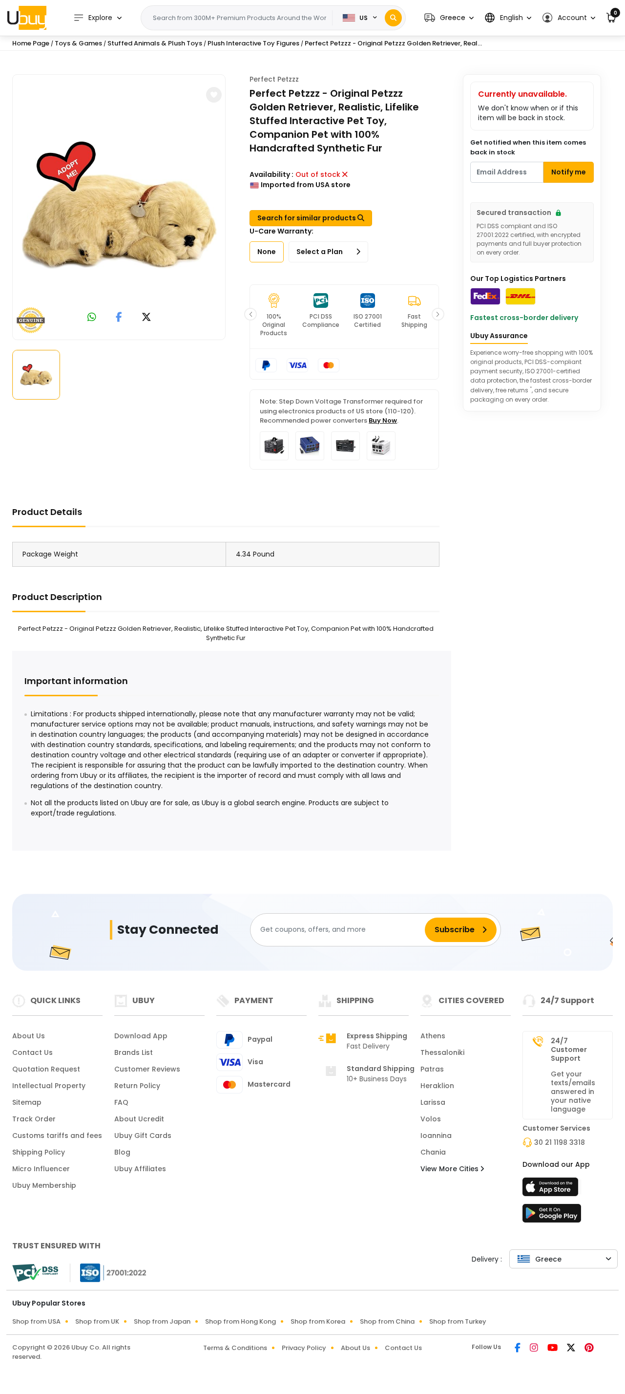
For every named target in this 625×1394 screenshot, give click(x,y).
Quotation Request (46, 1069)
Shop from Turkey (457, 1321)
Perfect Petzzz (274, 79)
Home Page (30, 43)
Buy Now (383, 420)
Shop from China (387, 1321)
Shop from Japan (162, 1321)
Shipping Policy (38, 1152)
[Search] (393, 17)
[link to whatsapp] (91, 317)
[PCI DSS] (35, 1273)
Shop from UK (97, 1321)
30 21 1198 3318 (559, 1142)
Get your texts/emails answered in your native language (573, 1092)
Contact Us (32, 1052)
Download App (140, 1036)
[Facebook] (518, 1348)
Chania (433, 1152)
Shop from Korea (318, 1321)
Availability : (271, 174)
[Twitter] (572, 1348)
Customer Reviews (147, 1069)
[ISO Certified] (108, 1272)
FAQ (121, 1102)
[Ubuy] (26, 17)
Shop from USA (36, 1321)
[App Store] (551, 1190)
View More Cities (450, 1169)
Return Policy (137, 1086)
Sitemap (27, 1102)
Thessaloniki (442, 1052)
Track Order (34, 1119)
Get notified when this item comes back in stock (528, 147)
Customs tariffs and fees (57, 1135)
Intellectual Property (48, 1086)
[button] (449, 18)
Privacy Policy (304, 1347)
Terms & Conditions (235, 1347)
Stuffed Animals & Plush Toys (154, 43)
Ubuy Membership (44, 1185)
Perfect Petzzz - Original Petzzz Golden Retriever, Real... (393, 43)
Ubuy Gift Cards (142, 1135)
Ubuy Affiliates (140, 1169)
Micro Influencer (41, 1169)
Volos (430, 1119)
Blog (122, 1152)
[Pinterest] (589, 1348)
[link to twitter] (146, 317)
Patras (432, 1069)
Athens (432, 1036)
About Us (28, 1036)
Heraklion (437, 1086)
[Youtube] (553, 1348)
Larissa (432, 1102)
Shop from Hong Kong (240, 1321)
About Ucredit (139, 1119)
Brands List (133, 1052)
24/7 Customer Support (569, 1049)
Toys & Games (78, 43)
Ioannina (436, 1135)
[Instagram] (534, 1348)
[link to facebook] (119, 317)
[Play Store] (551, 1216)
